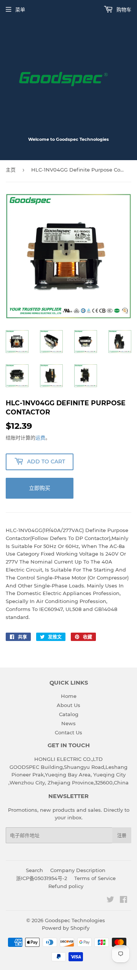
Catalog (68, 714)
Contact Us (68, 732)
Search (34, 870)
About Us (68, 705)
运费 (40, 438)
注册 (121, 835)
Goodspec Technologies (75, 920)
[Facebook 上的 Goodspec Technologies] (123, 901)
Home (68, 696)
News (68, 723)
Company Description (77, 870)
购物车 (123, 9)
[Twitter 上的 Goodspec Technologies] (110, 901)
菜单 (20, 9)
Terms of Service (95, 878)
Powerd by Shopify (65, 928)
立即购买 (39, 488)
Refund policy (65, 886)
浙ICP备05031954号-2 (41, 878)
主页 (11, 170)
